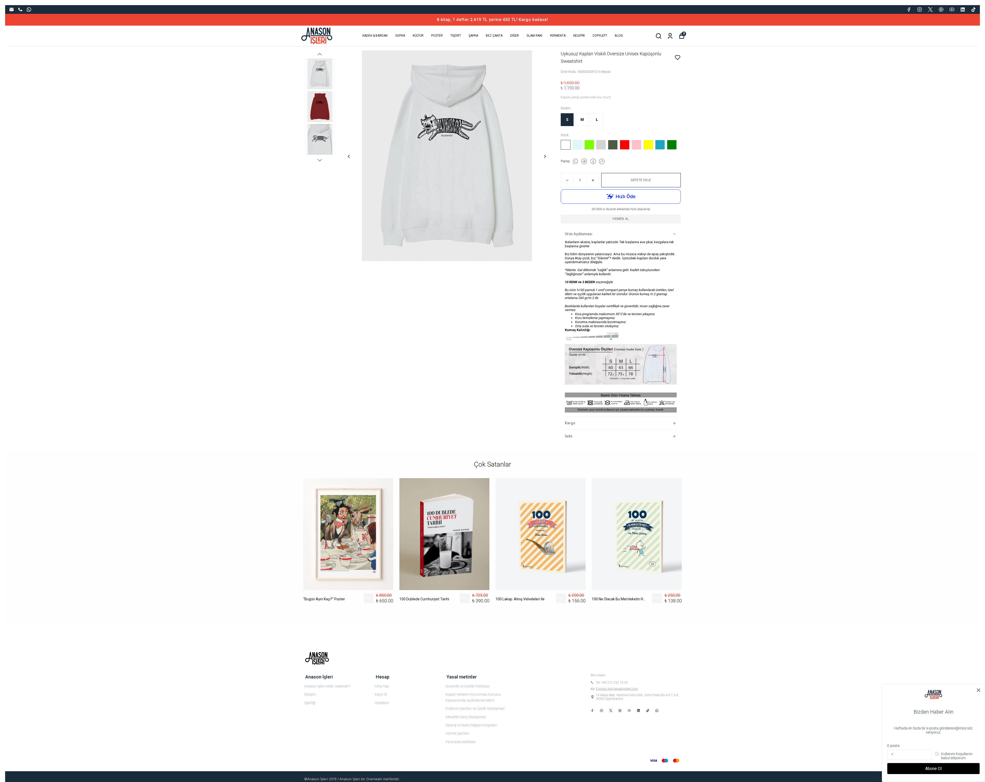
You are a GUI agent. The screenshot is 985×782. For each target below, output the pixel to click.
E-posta (893, 746)
